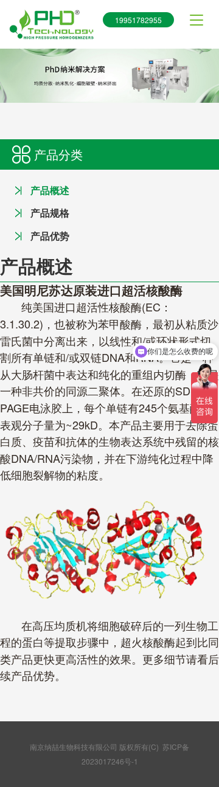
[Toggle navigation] (196, 20)
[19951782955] (51, 24)
